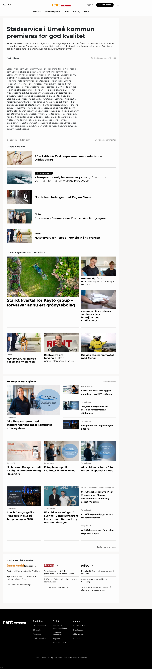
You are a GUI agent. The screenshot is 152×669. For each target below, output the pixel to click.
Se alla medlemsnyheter (106, 547)
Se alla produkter (39, 638)
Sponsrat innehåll (59, 643)
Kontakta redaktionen (81, 626)
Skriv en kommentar (106, 140)
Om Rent (76, 638)
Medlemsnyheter (52, 11)
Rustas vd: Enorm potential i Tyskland (23, 571)
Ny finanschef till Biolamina (56, 587)
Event (86, 11)
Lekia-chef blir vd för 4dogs (19, 585)
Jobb (66, 11)
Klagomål (56, 639)
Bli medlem (37, 630)
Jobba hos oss (78, 634)
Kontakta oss (78, 630)
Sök (9, 5)
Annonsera (37, 634)
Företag (76, 11)
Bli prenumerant (39, 626)
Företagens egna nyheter (22, 381)
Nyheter (37, 11)
